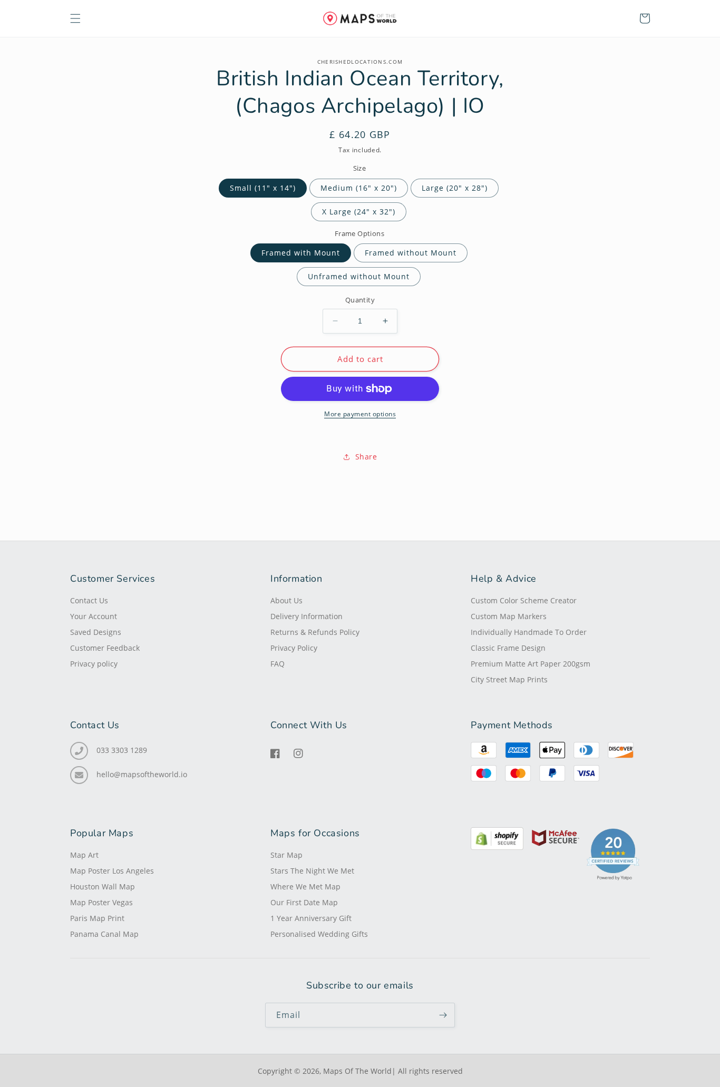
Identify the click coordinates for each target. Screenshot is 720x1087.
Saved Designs (95, 632)
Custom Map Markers (509, 616)
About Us (286, 600)
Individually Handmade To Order (529, 632)
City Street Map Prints (509, 679)
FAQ (277, 664)
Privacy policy (94, 664)
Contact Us (89, 600)
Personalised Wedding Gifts (319, 934)
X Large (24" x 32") (358, 212)
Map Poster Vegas (101, 902)
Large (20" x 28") (455, 188)
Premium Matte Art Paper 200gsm (530, 664)
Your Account (93, 616)
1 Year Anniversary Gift (311, 918)
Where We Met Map (305, 887)
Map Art (84, 855)
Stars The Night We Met (312, 871)
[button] (75, 18)
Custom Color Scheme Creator (524, 600)
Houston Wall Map (102, 887)
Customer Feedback (105, 648)
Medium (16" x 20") (358, 188)
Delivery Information (306, 616)
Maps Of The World (357, 1071)
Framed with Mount (300, 253)
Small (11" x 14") (263, 188)
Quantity (360, 300)
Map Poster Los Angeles (112, 871)
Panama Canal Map (104, 934)
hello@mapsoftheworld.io (141, 774)
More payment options (360, 413)
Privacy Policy (293, 648)
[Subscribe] (442, 1015)
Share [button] (366, 457)
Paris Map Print (97, 918)
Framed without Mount (410, 253)
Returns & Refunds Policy (314, 632)
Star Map (286, 855)
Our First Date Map (304, 902)
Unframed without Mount (359, 276)
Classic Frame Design (508, 648)
